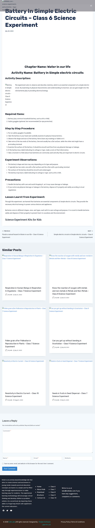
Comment (7, 431)
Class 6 (53, 487)
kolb (11, 294)
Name (5, 458)
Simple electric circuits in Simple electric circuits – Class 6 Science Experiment (73, 234)
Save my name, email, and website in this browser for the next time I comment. (29, 463)
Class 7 (53, 489)
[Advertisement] (47, 48)
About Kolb (41, 489)
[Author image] (6, 295)
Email (36, 458)
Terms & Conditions (78, 522)
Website (68, 458)
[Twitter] (7, 510)
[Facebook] (3, 510)
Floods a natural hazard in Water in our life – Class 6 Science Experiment (22, 234)
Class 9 (53, 495)
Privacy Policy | (66, 522)
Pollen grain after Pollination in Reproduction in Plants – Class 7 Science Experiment (22, 343)
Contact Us (41, 498)
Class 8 (53, 492)
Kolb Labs (12, 522)
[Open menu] (91, 5)
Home (39, 487)
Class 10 (53, 498)
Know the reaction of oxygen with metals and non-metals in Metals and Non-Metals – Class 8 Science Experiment (70, 291)
